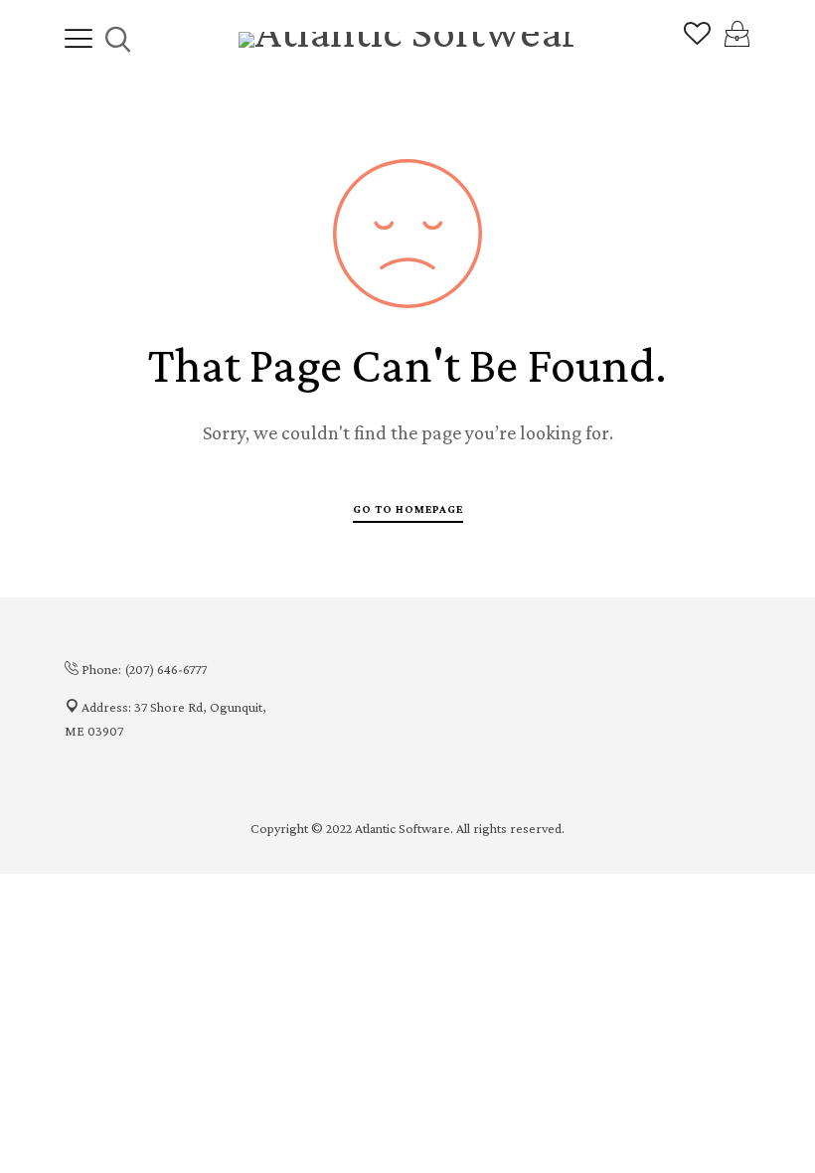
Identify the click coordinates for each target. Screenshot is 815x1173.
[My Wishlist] (697, 40)
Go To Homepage (408, 509)
